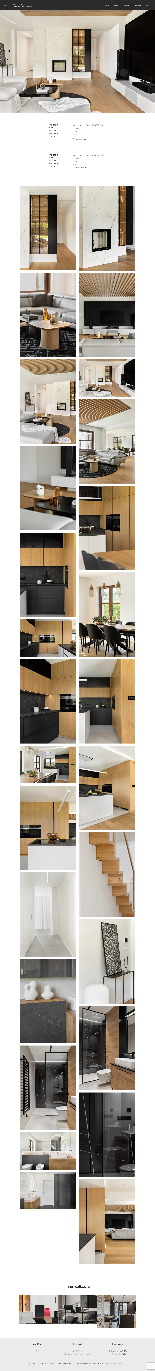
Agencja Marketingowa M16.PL (116, 1363)
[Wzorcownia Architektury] (17, 5)
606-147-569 (77, 1351)
